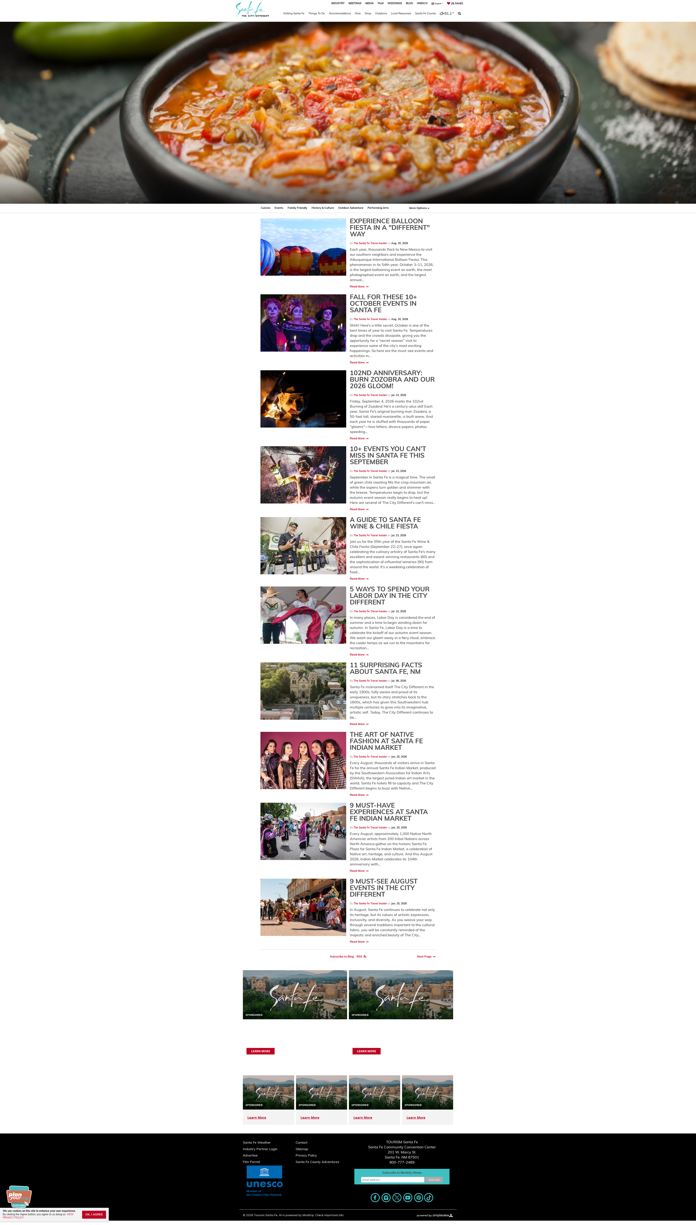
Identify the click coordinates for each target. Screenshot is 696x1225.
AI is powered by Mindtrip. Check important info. (311, 1215)
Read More (357, 286)
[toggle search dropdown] (459, 13)
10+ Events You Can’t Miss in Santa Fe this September (388, 456)
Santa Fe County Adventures (317, 1162)
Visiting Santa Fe (293, 13)
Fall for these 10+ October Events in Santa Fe (383, 304)
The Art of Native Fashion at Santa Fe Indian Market (386, 741)
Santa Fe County (425, 13)
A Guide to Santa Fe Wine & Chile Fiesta (385, 523)
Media (369, 3)
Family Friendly (297, 208)
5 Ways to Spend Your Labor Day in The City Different (390, 596)
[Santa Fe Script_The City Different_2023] (252, 9)
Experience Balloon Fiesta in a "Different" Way (390, 228)
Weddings (395, 3)
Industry (338, 3)
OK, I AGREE (94, 1214)
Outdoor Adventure (350, 208)
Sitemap (302, 1149)
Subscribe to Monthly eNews (402, 1172)
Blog (409, 3)
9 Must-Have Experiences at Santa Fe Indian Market (389, 812)
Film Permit (251, 1162)
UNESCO (422, 3)
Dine (358, 13)
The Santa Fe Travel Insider (370, 243)
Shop (368, 13)
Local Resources (401, 13)
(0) (457, 3)
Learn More (260, 1051)
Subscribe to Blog (342, 956)
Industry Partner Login (260, 1149)
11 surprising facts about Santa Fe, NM (386, 668)
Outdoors (381, 13)
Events (279, 208)
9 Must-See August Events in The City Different (384, 888)
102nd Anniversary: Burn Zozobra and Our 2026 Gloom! (392, 380)
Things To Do (316, 13)
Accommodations (340, 13)
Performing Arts (378, 208)
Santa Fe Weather (257, 1143)
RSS (359, 956)
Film (381, 3)
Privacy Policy (306, 1155)
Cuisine (265, 208)
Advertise (250, 1155)
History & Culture (323, 208)
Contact (301, 1143)
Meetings (355, 3)
